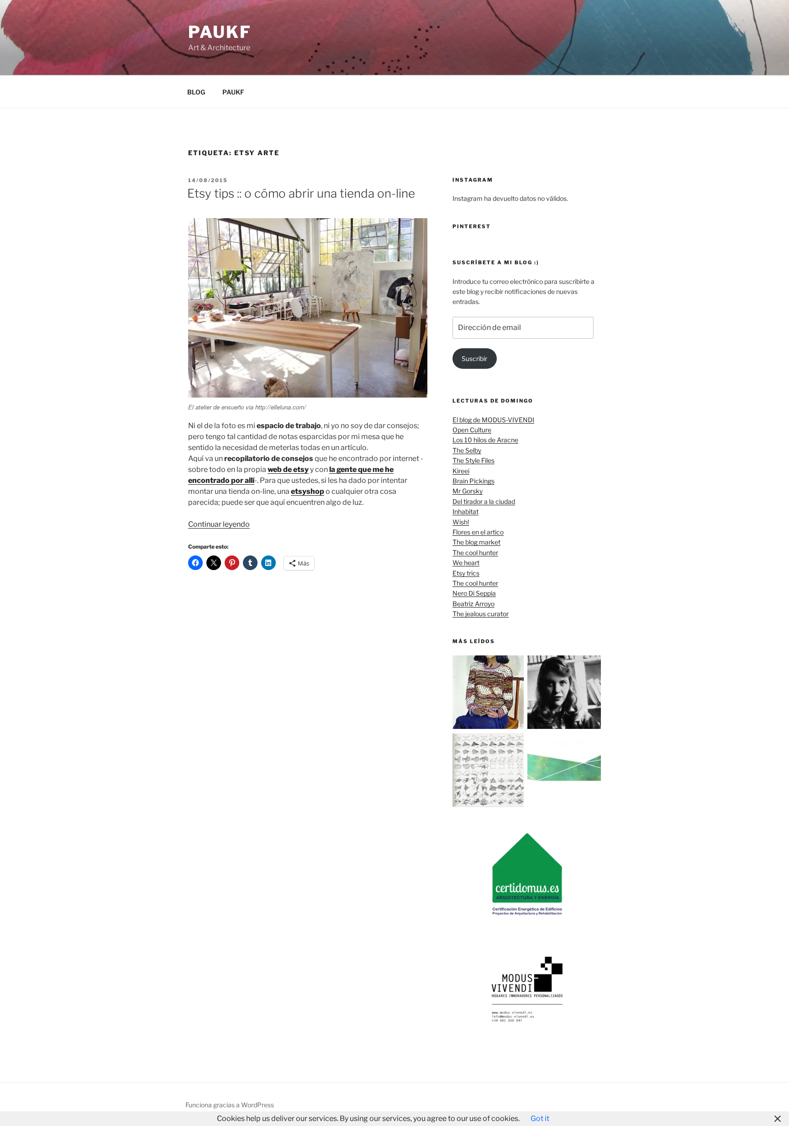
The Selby (466, 450)
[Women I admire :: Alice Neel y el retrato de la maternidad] (489, 693)
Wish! (460, 522)
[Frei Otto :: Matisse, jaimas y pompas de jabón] (489, 771)
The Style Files (473, 460)
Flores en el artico (478, 532)
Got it (540, 1118)
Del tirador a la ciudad (483, 501)
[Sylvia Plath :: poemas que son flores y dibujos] (564, 693)
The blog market (476, 542)
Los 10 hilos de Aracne (485, 440)
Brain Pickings (473, 481)
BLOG (196, 92)
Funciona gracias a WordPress (229, 1105)
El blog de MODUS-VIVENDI (493, 420)
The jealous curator (480, 614)
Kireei (460, 471)
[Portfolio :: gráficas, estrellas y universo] (564, 771)
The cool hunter (475, 552)
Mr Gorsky (467, 491)
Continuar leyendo (219, 524)
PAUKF (233, 92)
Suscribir (474, 358)
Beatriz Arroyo (473, 604)
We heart (465, 562)
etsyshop (307, 491)
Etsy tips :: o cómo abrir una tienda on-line (301, 193)
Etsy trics (465, 573)
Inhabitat (465, 511)
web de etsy (288, 469)
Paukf (219, 32)
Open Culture (471, 430)
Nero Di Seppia (474, 593)
